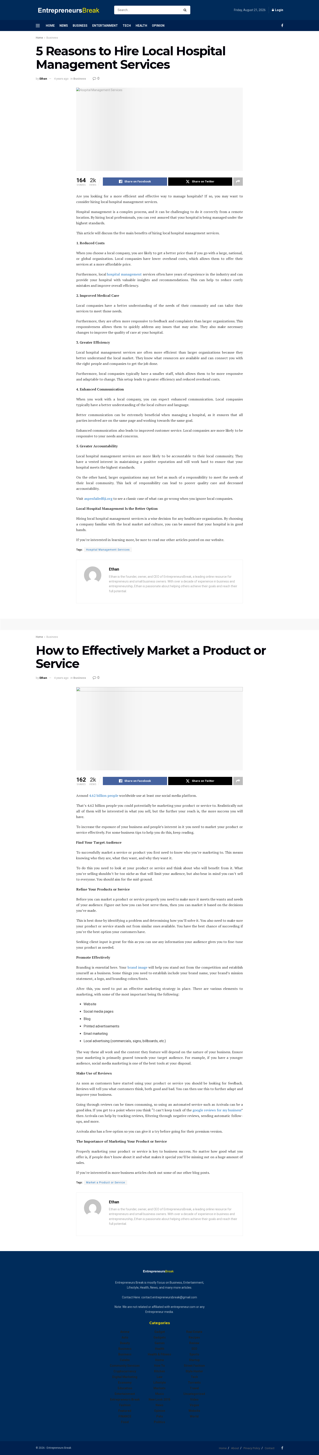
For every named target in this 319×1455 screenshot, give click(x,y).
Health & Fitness (159, 1354)
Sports (194, 1354)
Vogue (194, 1405)
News (63, 25)
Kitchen (159, 1371)
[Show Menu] (38, 25)
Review (194, 1343)
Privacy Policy (251, 1448)
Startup (194, 1360)
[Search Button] (185, 10)
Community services (125, 1365)
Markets (159, 1388)
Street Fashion (194, 1365)
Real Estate (194, 1332)
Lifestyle (159, 1382)
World (194, 1416)
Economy (125, 1382)
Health (141, 25)
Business (80, 25)
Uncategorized (194, 1394)
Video (194, 1399)
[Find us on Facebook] (282, 25)
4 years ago (61, 78)
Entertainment (105, 25)
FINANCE (124, 1416)
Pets (159, 1416)
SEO (194, 1348)
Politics (159, 1422)
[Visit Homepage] (71, 10)
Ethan (43, 78)
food (125, 1422)
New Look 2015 (159, 1399)
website (194, 1410)
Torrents (194, 1382)
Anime (124, 1332)
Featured (124, 1410)
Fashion (125, 1405)
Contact (270, 1448)
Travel (194, 1388)
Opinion (158, 25)
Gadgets (159, 1337)
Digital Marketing (124, 1377)
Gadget (159, 1332)
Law (159, 1377)
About (235, 1448)
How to (159, 1365)
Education (125, 1388)
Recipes (194, 1337)
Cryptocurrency (124, 1371)
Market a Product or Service (105, 1182)
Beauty (125, 1343)
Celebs (125, 1360)
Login (278, 10)
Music (159, 1394)
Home (50, 25)
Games (160, 1343)
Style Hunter (194, 1371)
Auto (125, 1337)
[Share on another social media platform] (238, 181)
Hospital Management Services (108, 549)
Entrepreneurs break (125, 1399)
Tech (127, 25)
